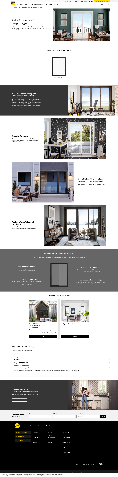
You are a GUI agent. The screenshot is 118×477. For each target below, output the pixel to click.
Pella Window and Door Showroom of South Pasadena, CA (30, 466)
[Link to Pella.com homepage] (13, 3)
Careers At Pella (20, 463)
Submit (103, 416)
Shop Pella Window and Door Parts (25, 465)
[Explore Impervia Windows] (75, 319)
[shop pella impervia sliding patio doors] (43, 319)
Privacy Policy (43, 475)
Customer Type (79, 413)
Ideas (15, 7)
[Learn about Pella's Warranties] (100, 464)
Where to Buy (48, 4)
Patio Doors (24, 7)
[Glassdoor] (94, 464)
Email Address (32, 413)
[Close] (116, 474)
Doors (19, 7)
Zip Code (54, 413)
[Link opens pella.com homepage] (17, 426)
